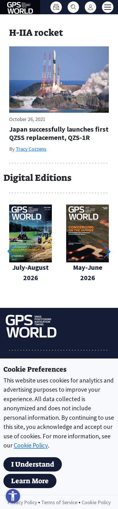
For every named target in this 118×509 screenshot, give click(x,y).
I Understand (32, 464)
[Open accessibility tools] (13, 496)
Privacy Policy (22, 502)
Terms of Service (59, 502)
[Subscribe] (56, 7)
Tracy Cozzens (31, 149)
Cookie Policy (31, 445)
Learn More (30, 481)
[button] (107, 251)
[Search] (73, 7)
